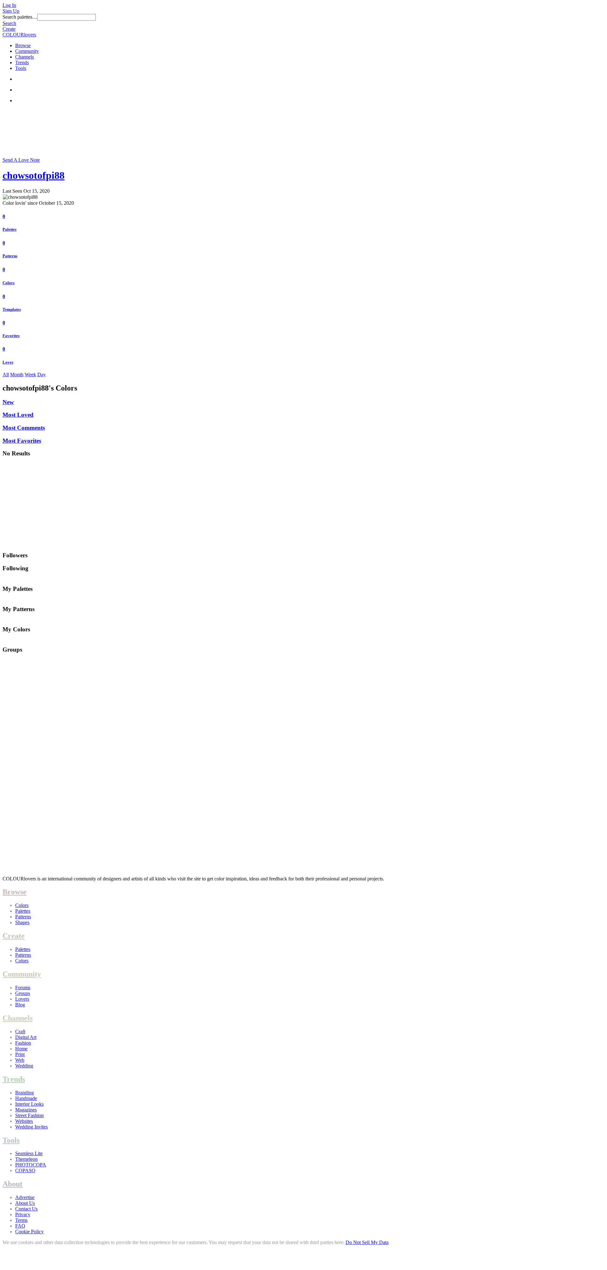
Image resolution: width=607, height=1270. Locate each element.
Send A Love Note (21, 160)
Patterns (10, 255)
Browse (23, 45)
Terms (21, 1220)
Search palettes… (20, 17)
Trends (22, 62)
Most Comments (24, 427)
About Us (25, 1203)
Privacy (22, 1214)
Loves (8, 362)
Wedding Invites (31, 1126)
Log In (9, 5)
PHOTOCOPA (30, 1164)
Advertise (24, 1197)
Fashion (23, 1043)
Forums (22, 987)
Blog (20, 1004)
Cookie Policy (29, 1231)
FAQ (20, 1226)
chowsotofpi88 (33, 175)
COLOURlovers (19, 34)
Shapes (22, 922)
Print (20, 1054)
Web (19, 1060)
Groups (22, 993)
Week (30, 374)
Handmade (26, 1098)
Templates (12, 309)
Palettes (9, 229)
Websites (24, 1121)
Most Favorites (22, 440)
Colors (9, 282)
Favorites (11, 335)
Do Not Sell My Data (367, 1242)
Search (9, 23)
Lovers (22, 999)
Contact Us (26, 1208)
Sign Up (11, 11)
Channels (24, 56)
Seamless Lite (29, 1153)
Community (27, 51)
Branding (24, 1092)
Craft (20, 1031)
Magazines (26, 1109)
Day (41, 374)
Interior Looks (29, 1104)
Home (21, 1048)
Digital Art (25, 1037)
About (12, 1184)
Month (16, 374)
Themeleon (26, 1159)
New (8, 402)
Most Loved (18, 414)
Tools (20, 68)
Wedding (24, 1065)
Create (9, 29)
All (6, 374)
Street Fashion (29, 1115)
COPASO (25, 1170)
